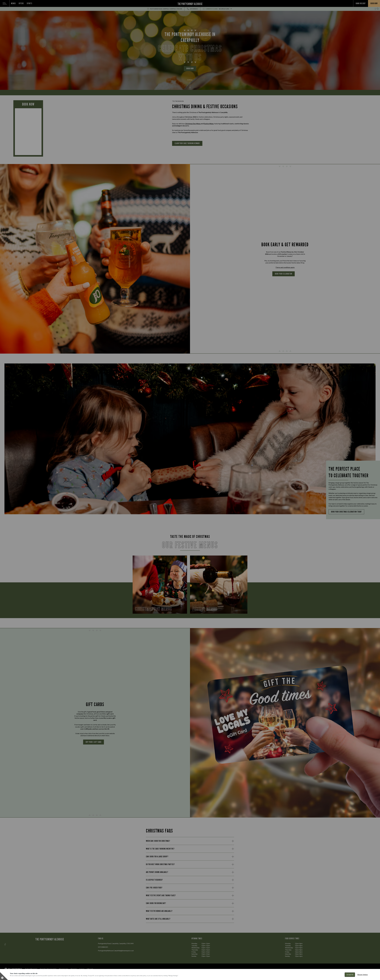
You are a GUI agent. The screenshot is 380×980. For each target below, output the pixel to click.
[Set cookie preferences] (4, 976)
